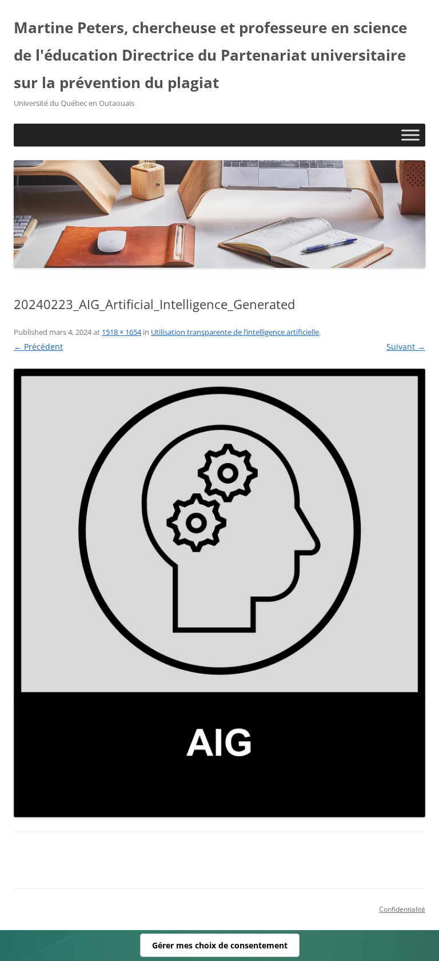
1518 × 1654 (121, 332)
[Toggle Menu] (410, 134)
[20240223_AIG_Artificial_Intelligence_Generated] (219, 593)
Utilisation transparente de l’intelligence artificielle (235, 332)
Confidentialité (402, 909)
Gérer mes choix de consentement (220, 945)
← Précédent (38, 346)
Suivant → (405, 346)
